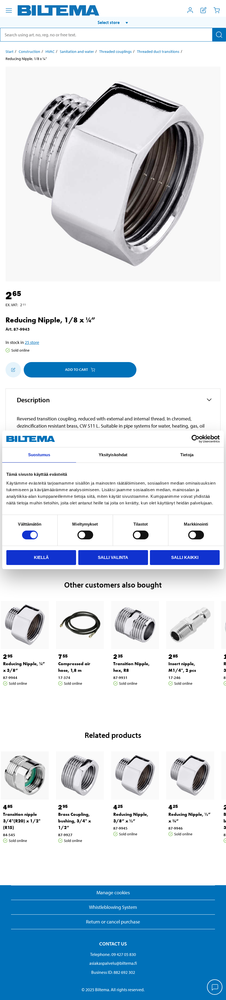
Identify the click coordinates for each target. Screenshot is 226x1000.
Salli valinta (113, 557)
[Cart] (216, 10)
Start (10, 51)
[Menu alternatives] (9, 10)
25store (32, 342)
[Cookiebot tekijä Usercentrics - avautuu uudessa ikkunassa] (195, 439)
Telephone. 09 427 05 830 (113, 954)
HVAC (50, 51)
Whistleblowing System (113, 907)
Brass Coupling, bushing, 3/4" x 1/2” (74, 820)
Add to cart (76, 369)
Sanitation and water (77, 51)
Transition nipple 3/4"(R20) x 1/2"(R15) (22, 820)
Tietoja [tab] (186, 454)
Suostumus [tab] (39, 454)
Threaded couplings (115, 51)
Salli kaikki (184, 557)
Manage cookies (113, 892)
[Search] (219, 35)
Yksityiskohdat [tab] (113, 454)
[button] (113, 22)
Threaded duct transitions (158, 51)
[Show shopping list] (203, 10)
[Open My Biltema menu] (190, 10)
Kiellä (41, 557)
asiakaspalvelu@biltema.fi (113, 963)
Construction (29, 51)
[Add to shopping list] (13, 369)
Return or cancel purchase (113, 922)
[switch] (85, 535)
